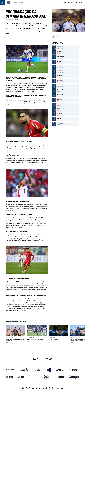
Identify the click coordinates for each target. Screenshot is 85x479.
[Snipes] (21, 377)
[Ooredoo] (37, 370)
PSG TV (21, 2)
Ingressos (70, 2)
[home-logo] (8, 2)
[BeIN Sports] (59, 377)
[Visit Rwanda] (60, 370)
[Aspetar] (34, 377)
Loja (76, 2)
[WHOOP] (74, 370)
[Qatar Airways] (48, 358)
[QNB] (9, 377)
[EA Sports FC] (46, 377)
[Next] (77, 330)
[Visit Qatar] (24, 370)
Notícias (14, 2)
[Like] (53, 36)
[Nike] (36, 358)
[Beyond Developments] (11, 370)
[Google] (74, 377)
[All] (49, 370)
